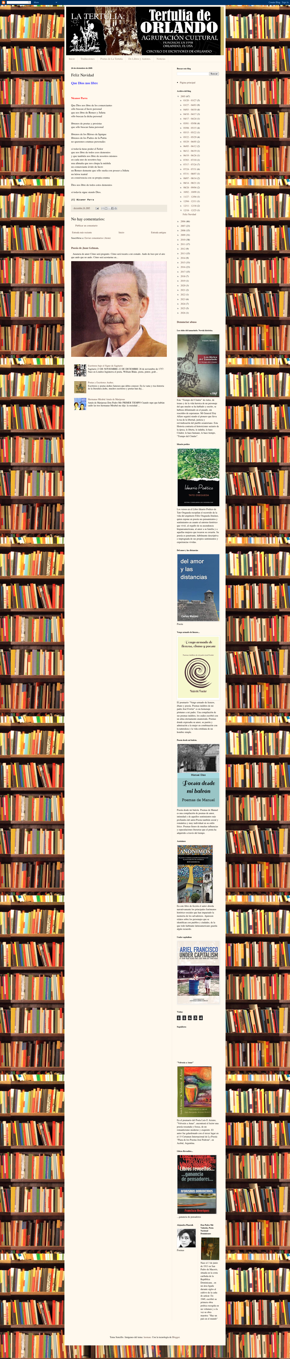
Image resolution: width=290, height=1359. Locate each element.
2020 (183, 285)
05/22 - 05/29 (190, 137)
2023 (183, 299)
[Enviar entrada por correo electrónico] (97, 208)
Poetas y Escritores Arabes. (101, 382)
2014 (183, 257)
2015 (183, 262)
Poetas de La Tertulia (111, 58)
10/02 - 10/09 (190, 192)
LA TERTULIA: (98, 15)
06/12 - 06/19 (190, 150)
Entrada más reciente (82, 232)
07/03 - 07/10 (190, 159)
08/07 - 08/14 (190, 178)
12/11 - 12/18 (190, 205)
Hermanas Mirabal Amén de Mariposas (106, 399)
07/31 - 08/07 (190, 173)
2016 (183, 267)
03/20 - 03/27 (190, 100)
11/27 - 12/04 (190, 196)
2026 (183, 312)
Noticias (161, 58)
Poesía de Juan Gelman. (85, 248)
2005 (183, 96)
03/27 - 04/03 (190, 105)
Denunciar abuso (187, 322)
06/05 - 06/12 (190, 146)
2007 (183, 225)
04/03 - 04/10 (190, 109)
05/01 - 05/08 (190, 123)
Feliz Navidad (189, 214)
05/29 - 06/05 (190, 141)
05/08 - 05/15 (190, 127)
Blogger (176, 1337)
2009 (183, 234)
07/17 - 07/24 (190, 164)
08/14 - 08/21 (190, 182)
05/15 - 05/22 (190, 132)
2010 (183, 239)
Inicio (72, 58)
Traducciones (88, 58)
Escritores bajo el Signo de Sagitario (105, 365)
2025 (183, 308)
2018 (183, 276)
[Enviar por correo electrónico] (103, 208)
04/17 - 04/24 (190, 118)
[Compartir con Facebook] (112, 208)
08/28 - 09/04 (190, 187)
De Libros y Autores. (139, 58)
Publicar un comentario (86, 225)
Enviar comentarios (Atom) (98, 238)
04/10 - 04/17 (190, 114)
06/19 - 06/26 (190, 155)
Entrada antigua (158, 232)
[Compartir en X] (109, 208)
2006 (183, 221)
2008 (183, 230)
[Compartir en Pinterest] (115, 208)
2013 (183, 253)
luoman (147, 1337)
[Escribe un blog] (106, 208)
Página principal (187, 82)
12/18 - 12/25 (190, 210)
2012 (183, 248)
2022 (183, 294)
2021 (183, 290)
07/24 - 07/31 (190, 169)
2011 (183, 244)
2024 (183, 303)
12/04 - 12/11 (190, 201)
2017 (183, 271)
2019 (183, 280)
